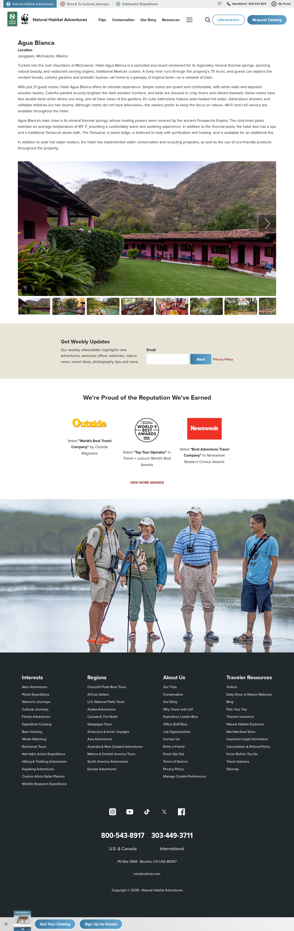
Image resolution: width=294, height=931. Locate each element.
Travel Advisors (237, 761)
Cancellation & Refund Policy (248, 746)
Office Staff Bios (175, 724)
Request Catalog (267, 19)
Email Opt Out (173, 753)
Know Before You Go (242, 753)
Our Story (170, 701)
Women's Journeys (36, 701)
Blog (229, 701)
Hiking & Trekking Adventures (44, 761)
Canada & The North (102, 716)
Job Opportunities (176, 731)
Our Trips (170, 686)
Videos (231, 686)
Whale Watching (34, 739)
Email (151, 349)
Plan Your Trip (236, 709)
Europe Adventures (101, 769)
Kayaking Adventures (38, 769)
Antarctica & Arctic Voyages (108, 731)
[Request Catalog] (55, 924)
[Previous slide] (26, 223)
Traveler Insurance (240, 716)
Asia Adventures (99, 739)
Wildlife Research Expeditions (44, 783)
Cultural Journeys (35, 709)
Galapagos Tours (99, 724)
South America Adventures (107, 761)
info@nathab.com (147, 874)
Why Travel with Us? (178, 709)
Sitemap (232, 769)
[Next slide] (267, 223)
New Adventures (34, 686)
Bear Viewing (32, 731)
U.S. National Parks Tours (105, 701)
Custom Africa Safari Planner (43, 776)
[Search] (207, 19)
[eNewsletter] (101, 924)
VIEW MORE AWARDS (147, 482)
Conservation (173, 694)
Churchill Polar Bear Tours (106, 686)
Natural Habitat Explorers (245, 724)
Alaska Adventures (101, 709)
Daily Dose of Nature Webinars (249, 694)
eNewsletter (229, 19)
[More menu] (189, 20)
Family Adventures (36, 716)
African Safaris (98, 694)
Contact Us (171, 739)
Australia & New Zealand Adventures (114, 746)
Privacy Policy (223, 359)
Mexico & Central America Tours (111, 753)
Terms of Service (175, 761)
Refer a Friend (173, 746)
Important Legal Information (247, 739)
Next (201, 359)
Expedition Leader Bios (180, 716)
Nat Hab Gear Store (240, 731)
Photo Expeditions (35, 694)
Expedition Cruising (36, 724)
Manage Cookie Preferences (184, 776)
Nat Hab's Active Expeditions (43, 753)
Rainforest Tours (34, 746)
